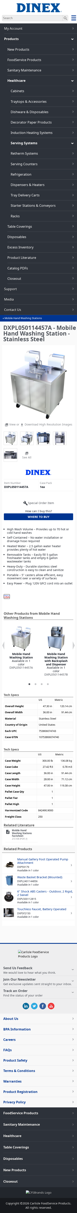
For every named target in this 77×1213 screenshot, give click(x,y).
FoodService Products (24, 60)
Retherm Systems (24, 153)
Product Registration (20, 1091)
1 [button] (29, 684)
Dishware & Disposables (29, 112)
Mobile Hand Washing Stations (23, 318)
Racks (15, 216)
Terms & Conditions (19, 1071)
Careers (9, 1039)
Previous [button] (3, 645)
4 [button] (48, 684)
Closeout (14, 278)
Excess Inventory (20, 247)
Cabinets (17, 91)
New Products (18, 49)
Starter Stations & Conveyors (33, 205)
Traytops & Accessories (29, 101)
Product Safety (15, 1060)
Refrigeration (21, 174)
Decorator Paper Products (31, 122)
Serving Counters (24, 164)
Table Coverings (19, 226)
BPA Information (17, 1029)
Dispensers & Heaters (28, 185)
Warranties (12, 1081)
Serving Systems (24, 143)
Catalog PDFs (17, 268)
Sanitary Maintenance (24, 70)
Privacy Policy (14, 1102)
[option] (21, 648)
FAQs (7, 1050)
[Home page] (38, 10)
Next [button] (74, 645)
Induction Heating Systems (32, 132)
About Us (10, 1018)
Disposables (16, 237)
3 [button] (42, 684)
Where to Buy (38, 517)
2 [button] (35, 684)
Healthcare (16, 80)
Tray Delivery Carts (25, 195)
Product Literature (21, 257)
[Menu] (73, 18)
